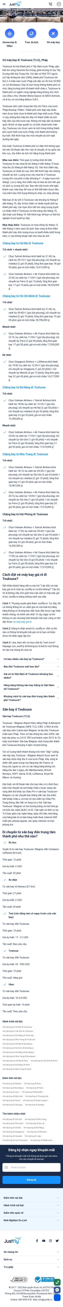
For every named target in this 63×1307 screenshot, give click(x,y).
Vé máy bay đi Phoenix (36, 1132)
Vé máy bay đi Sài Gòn (12, 1119)
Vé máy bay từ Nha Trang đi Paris (16, 1069)
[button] (31, 659)
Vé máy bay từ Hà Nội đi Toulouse (17, 1027)
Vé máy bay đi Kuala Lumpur (35, 1100)
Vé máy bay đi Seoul (11, 1100)
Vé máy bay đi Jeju (33, 1136)
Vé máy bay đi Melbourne (41, 1140)
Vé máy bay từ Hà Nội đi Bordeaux (17, 1044)
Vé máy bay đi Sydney (34, 1105)
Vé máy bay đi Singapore (13, 1132)
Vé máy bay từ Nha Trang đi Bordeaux (18, 1056)
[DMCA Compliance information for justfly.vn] (18, 1279)
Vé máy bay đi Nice (32, 1083)
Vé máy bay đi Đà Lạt (35, 1123)
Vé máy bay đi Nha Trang (35, 1119)
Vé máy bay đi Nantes (11, 1083)
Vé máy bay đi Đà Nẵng (34, 1127)
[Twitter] (57, 1240)
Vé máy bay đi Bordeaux (13, 1088)
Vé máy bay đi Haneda (12, 1136)
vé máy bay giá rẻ (22, 621)
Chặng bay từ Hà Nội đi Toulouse (22, 243)
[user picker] (58, 4)
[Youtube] (43, 1240)
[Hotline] (50, 4)
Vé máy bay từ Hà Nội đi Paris (15, 1060)
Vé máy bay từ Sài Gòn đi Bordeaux (17, 1048)
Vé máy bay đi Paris (34, 1088)
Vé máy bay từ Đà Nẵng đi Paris (16, 1065)
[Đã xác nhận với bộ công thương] (44, 1279)
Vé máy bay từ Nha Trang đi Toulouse (18, 1039)
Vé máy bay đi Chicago (12, 1105)
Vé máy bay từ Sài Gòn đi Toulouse (17, 1031)
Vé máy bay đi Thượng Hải (36, 1096)
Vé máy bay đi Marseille (32, 1092)
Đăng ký (31, 1179)
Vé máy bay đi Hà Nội (11, 1127)
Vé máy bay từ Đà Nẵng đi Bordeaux (18, 1052)
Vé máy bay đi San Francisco (15, 1140)
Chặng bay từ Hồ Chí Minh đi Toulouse (26, 296)
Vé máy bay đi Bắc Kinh (12, 1096)
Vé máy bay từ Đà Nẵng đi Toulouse (18, 1035)
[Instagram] (50, 1240)
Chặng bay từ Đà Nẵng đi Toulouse (24, 387)
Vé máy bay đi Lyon (10, 1092)
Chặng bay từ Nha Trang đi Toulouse (25, 454)
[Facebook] (37, 1240)
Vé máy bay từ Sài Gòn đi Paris (44, 1060)
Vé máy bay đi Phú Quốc (12, 1123)
